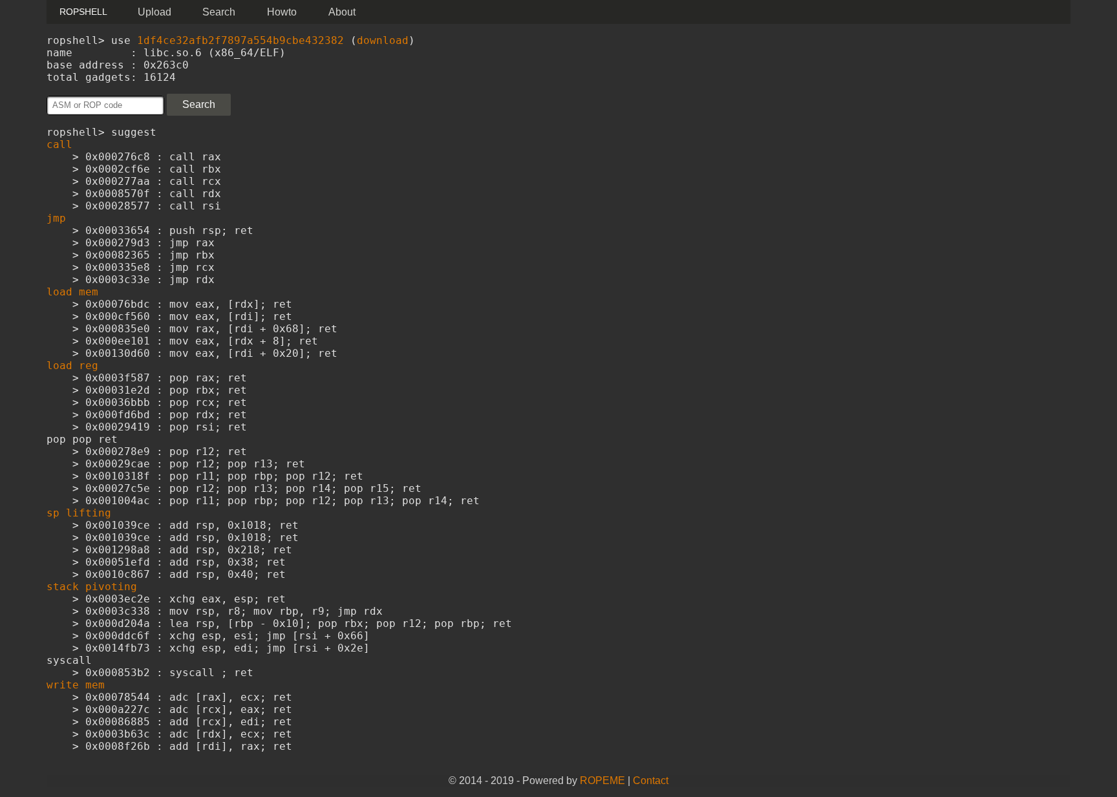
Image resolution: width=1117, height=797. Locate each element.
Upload (154, 11)
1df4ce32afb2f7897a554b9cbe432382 (240, 40)
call (59, 144)
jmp (56, 218)
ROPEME (602, 780)
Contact (650, 780)
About (342, 11)
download (383, 40)
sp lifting (79, 513)
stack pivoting (92, 586)
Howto (282, 11)
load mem (72, 292)
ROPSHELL (83, 11)
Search (218, 11)
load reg (72, 365)
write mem (76, 685)
